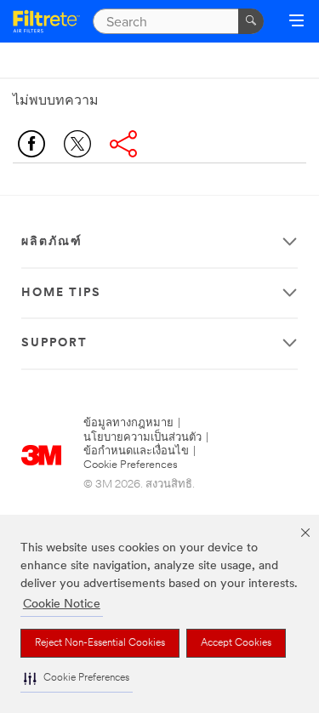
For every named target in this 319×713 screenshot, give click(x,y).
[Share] (123, 144)
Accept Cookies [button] (236, 643)
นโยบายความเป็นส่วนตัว (142, 437)
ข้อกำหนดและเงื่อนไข (136, 451)
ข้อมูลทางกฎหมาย (128, 423)
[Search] (251, 21)
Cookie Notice (61, 604)
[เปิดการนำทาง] (296, 22)
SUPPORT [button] (54, 343)
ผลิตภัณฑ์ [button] (52, 242)
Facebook (31, 143)
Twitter (77, 143)
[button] (76, 679)
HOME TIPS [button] (61, 293)
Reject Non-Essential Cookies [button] (100, 643)
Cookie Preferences (130, 465)
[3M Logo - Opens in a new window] (46, 21)
